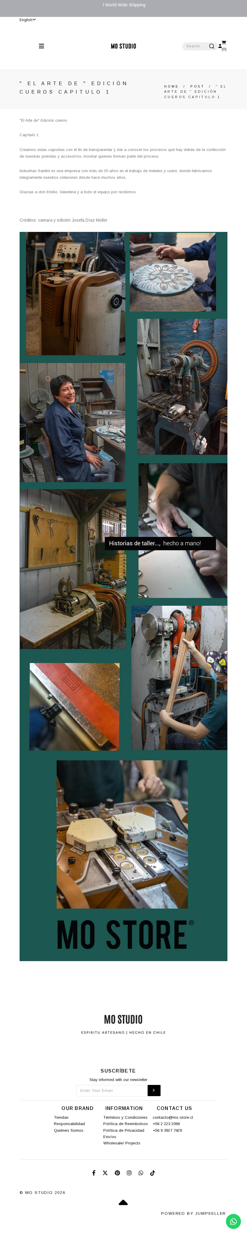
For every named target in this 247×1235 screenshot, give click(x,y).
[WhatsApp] (142, 1173)
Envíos (109, 1136)
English (26, 20)
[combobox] (200, 46)
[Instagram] (130, 1173)
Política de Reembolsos (125, 1123)
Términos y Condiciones (125, 1117)
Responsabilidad (69, 1123)
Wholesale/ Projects (121, 1143)
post (197, 86)
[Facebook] (94, 1173)
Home (171, 86)
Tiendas (61, 1117)
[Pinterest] (118, 1173)
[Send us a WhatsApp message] (233, 1221)
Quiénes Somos (68, 1130)
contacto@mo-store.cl (173, 1117)
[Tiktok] (152, 1173)
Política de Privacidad (123, 1130)
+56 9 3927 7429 (167, 1130)
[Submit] (211, 46)
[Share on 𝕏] (105, 1173)
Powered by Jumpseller (193, 1213)
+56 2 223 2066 (166, 1123)
